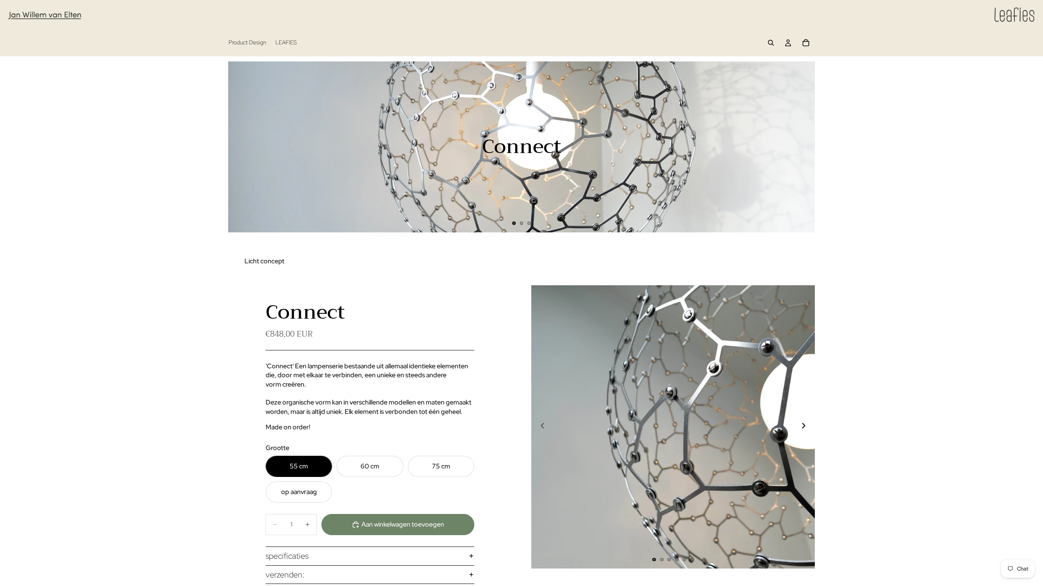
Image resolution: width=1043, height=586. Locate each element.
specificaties (287, 556)
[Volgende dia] (802, 147)
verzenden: (285, 574)
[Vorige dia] (241, 147)
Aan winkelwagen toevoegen (402, 524)
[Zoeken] (771, 43)
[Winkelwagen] (806, 43)
